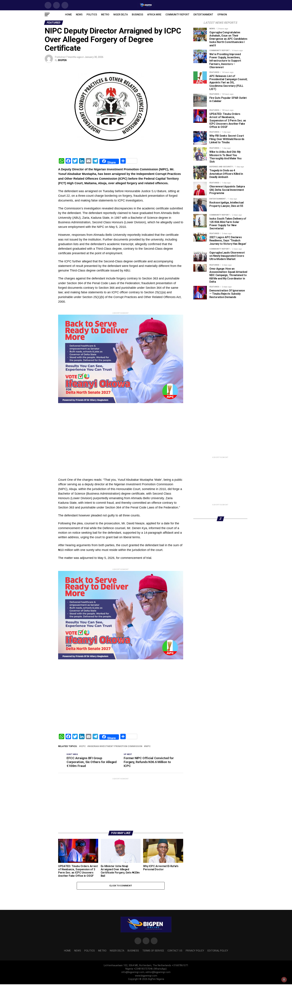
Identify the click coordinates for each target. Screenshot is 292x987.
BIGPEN (62, 60)
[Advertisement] (120, 450)
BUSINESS (137, 14)
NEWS (79, 14)
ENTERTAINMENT (203, 14)
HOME (68, 14)
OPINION (222, 14)
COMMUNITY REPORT (177, 14)
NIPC (148, 825)
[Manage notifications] (284, 979)
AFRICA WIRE (154, 14)
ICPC (83, 825)
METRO (105, 14)
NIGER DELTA (120, 14)
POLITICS (92, 14)
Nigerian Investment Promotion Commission (115, 825)
